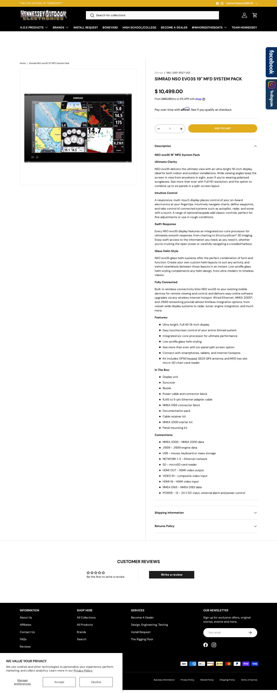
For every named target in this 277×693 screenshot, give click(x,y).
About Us (26, 617)
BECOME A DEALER (174, 27)
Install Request (141, 632)
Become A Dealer (142, 617)
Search (81, 639)
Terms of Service (249, 679)
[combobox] (152, 15)
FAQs (23, 639)
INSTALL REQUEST (85, 27)
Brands (81, 632)
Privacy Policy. (83, 670)
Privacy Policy (187, 679)
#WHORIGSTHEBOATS (207, 27)
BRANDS (58, 27)
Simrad (159, 72)
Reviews (25, 646)
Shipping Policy (227, 679)
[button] (255, 15)
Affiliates (25, 625)
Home (23, 63)
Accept (59, 682)
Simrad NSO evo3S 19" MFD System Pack (49, 63)
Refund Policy (207, 679)
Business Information (164, 679)
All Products (85, 625)
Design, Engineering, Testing (149, 625)
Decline (96, 682)
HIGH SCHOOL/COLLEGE (139, 27)
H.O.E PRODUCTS (32, 27)
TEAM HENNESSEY (244, 27)
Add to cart (223, 128)
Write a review (171, 575)
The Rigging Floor (142, 639)
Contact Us (27, 632)
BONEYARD (110, 27)
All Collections (86, 617)
